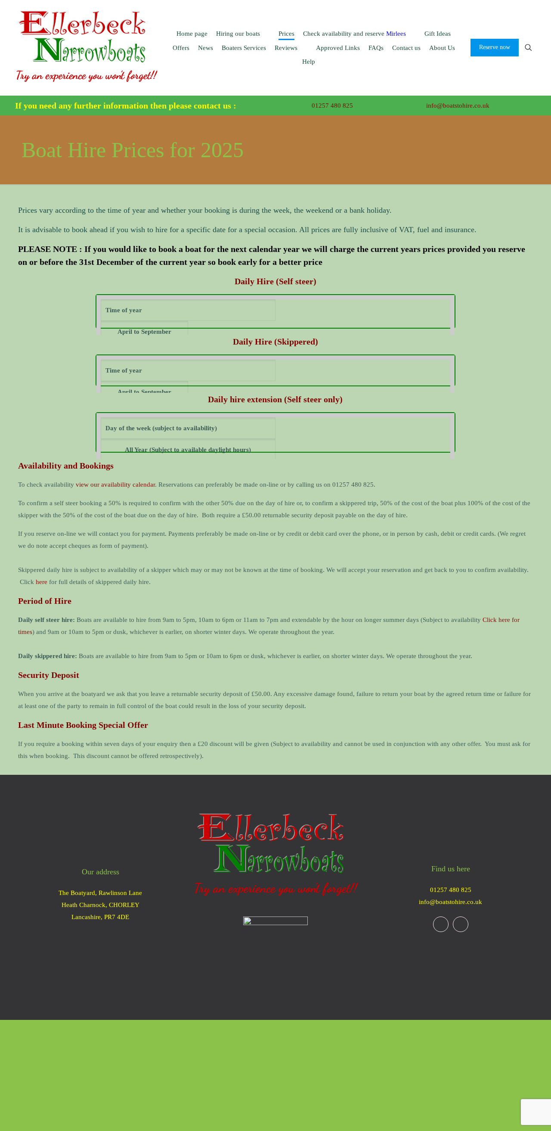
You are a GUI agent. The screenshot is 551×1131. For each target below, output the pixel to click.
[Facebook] (441, 924)
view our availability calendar (115, 484)
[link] (275, 949)
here (41, 581)
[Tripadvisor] (460, 924)
